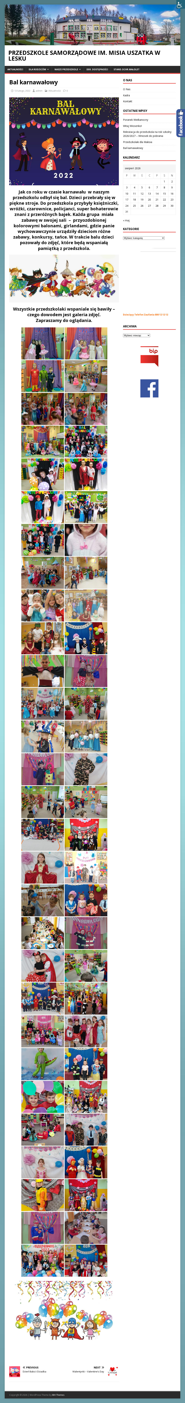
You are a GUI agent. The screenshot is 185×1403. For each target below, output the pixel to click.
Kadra (126, 95)
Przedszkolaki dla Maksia (137, 142)
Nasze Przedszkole (66, 69)
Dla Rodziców (37, 69)
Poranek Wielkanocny (135, 119)
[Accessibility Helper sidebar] (180, 4)
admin (39, 90)
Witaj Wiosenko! (132, 126)
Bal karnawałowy (133, 148)
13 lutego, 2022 (22, 90)
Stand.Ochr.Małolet (126, 69)
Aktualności (15, 69)
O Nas (126, 89)
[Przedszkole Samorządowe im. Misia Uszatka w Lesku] (92, 43)
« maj (126, 220)
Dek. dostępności (97, 69)
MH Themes (58, 1394)
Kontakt (127, 101)
